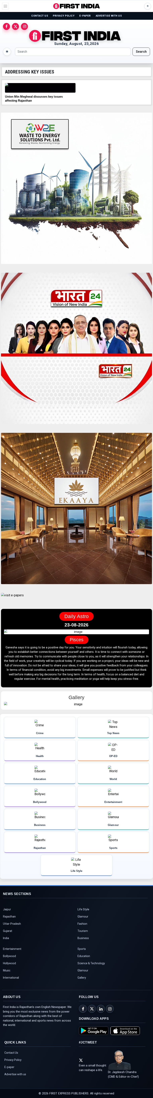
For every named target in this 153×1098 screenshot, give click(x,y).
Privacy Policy (13, 1068)
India (6, 947)
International (11, 986)
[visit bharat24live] (76, 351)
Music (6, 979)
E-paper (9, 1076)
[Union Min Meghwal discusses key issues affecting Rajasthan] (40, 88)
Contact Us (11, 1061)
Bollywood (9, 965)
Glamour (82, 925)
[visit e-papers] (12, 599)
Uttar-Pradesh (12, 932)
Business (83, 947)
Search (141, 52)
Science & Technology (91, 972)
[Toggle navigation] (5, 6)
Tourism (82, 939)
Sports (81, 957)
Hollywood (9, 972)
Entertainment (12, 957)
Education (83, 965)
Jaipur (7, 918)
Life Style (83, 918)
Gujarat (7, 939)
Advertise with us (15, 1083)
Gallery (81, 986)
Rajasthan (9, 925)
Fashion (82, 932)
